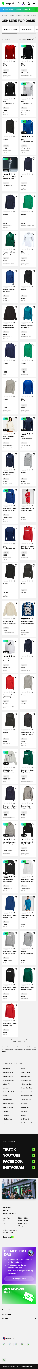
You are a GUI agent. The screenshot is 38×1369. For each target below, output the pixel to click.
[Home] (8, 3)
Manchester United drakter (27, 1123)
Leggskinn (24, 1111)
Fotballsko (6, 1068)
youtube (11, 1155)
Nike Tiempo (25, 1107)
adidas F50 (6, 1084)
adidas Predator (8, 1103)
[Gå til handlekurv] (28, 3)
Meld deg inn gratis (19, 1278)
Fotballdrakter (25, 1072)
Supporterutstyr (8, 1072)
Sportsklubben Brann (28, 1092)
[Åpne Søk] (19, 3)
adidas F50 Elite (26, 1099)
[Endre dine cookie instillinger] (4, 1360)
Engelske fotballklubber (7, 1111)
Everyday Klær (9, 15)
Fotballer (6, 1115)
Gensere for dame (30, 15)
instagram (13, 1168)
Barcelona (24, 1103)
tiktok (9, 1149)
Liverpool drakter (26, 1088)
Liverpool (6, 1088)
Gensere (19, 15)
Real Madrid (25, 1119)
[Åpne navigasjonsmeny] (33, 3)
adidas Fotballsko (26, 1084)
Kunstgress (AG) (26, 1080)
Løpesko (6, 1123)
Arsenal (23, 1115)
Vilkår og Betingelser (9, 1366)
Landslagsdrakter (8, 1080)
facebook (13, 1162)
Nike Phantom (7, 1099)
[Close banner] (36, 9)
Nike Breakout (7, 1119)
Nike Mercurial (25, 1076)
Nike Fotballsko (8, 1076)
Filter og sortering (24, 39)
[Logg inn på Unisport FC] (23, 3)
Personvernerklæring (26, 1366)
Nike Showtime (8, 1107)
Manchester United (27, 1096)
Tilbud (5, 1096)
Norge (23, 1068)
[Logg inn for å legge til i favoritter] (16, 45)
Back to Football (8, 1092)
